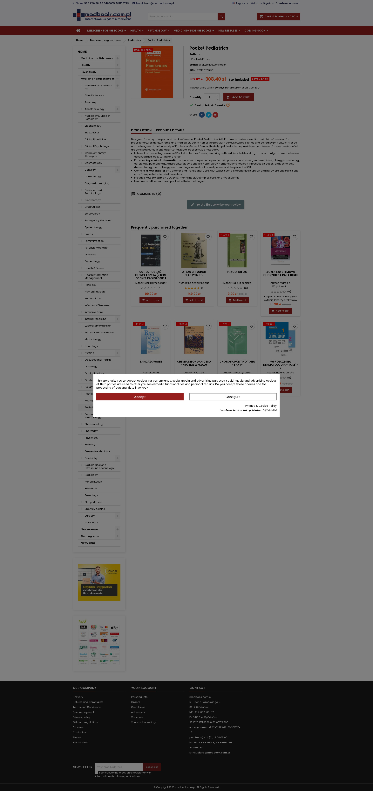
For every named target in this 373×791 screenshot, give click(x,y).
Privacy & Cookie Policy (261, 405)
